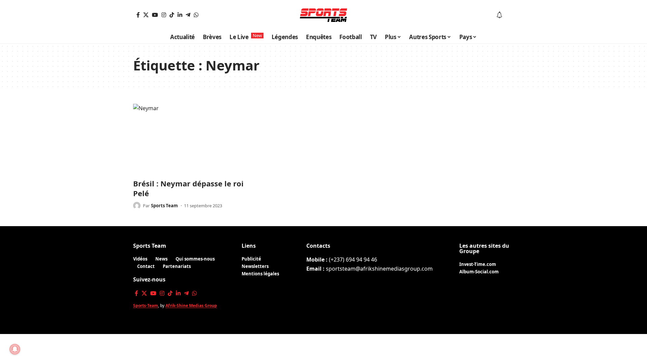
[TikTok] (172, 15)
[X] (146, 15)
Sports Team (164, 206)
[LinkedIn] (180, 15)
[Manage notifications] (14, 349)
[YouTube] (155, 15)
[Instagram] (164, 15)
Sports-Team (145, 305)
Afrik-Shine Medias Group (191, 305)
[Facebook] (138, 15)
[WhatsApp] (196, 15)
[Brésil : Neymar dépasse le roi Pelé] (192, 139)
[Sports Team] (323, 15)
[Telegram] (188, 15)
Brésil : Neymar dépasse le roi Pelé (188, 188)
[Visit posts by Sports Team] (137, 205)
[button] (509, 15)
